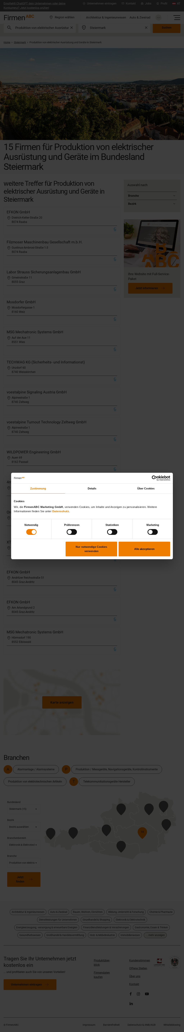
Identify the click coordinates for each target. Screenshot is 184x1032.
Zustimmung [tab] (38, 488)
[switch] (72, 532)
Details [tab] (92, 488)
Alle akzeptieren (144, 548)
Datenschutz (60, 511)
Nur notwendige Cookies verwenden (91, 549)
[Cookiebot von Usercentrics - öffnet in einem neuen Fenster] (154, 478)
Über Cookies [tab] (146, 488)
